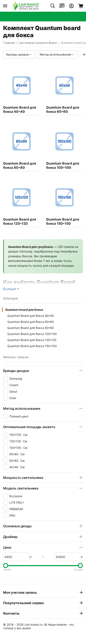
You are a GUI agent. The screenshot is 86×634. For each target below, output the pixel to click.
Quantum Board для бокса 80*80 (30, 328)
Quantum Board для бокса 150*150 (32, 346)
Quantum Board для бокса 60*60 (30, 321)
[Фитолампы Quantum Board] (26, 6)
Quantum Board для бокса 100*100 (32, 334)
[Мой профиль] (71, 6)
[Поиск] (52, 6)
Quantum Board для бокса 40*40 (30, 315)
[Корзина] (81, 6)
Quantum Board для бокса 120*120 (31, 340)
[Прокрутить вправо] (84, 54)
